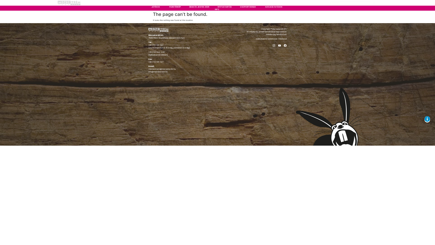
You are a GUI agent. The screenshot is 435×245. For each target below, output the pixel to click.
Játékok (155, 7)
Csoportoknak (248, 7)
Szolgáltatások (273, 7)
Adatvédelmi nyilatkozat (266, 39)
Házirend (283, 39)
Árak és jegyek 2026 (199, 7)
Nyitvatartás (225, 7)
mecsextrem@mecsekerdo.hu (162, 69)
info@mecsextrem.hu (158, 71)
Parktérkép (175, 7)
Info (217, 9)
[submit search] (374, 3)
